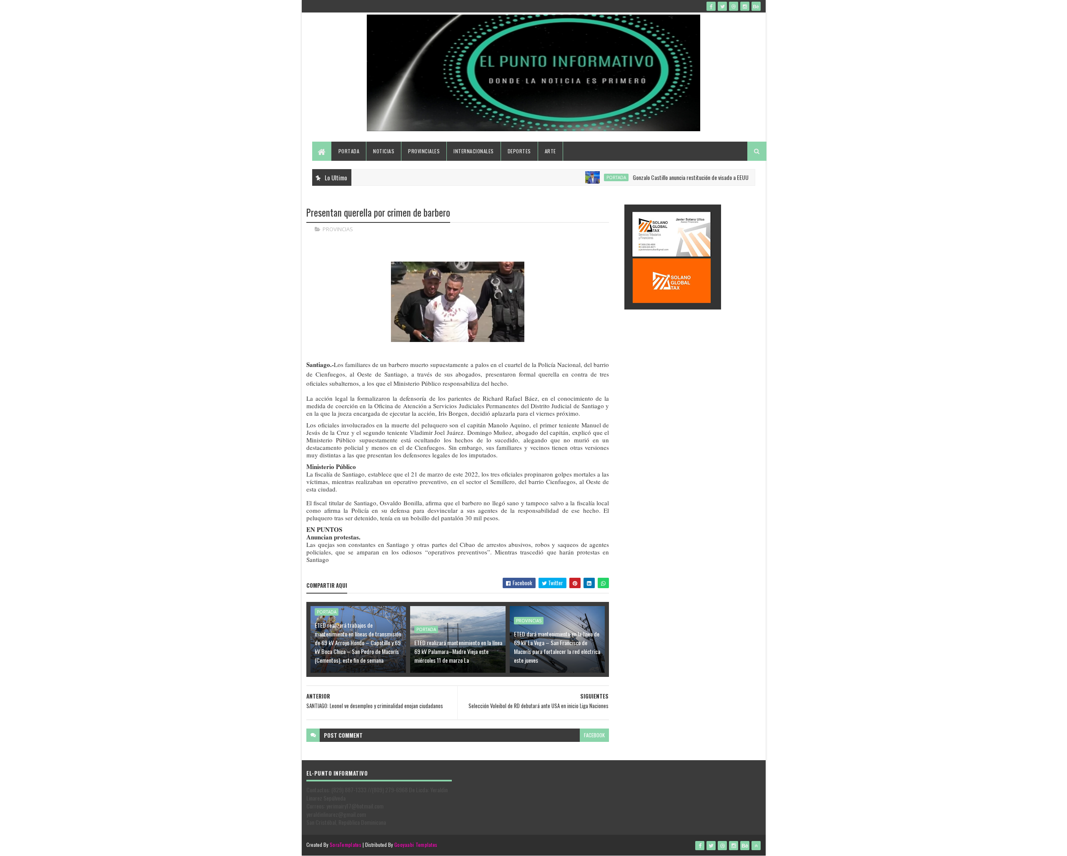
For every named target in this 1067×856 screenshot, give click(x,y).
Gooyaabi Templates (415, 844)
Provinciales (424, 151)
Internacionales (473, 151)
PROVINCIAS (338, 229)
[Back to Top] (756, 845)
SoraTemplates (345, 844)
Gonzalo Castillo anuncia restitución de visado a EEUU (669, 177)
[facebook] (711, 6)
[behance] (756, 6)
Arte (550, 151)
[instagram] (744, 6)
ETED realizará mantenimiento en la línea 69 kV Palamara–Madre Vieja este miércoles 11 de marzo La (458, 651)
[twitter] (722, 6)
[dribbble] (733, 6)
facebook (594, 735)
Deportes (519, 151)
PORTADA (594, 177)
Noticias (383, 151)
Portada (349, 151)
